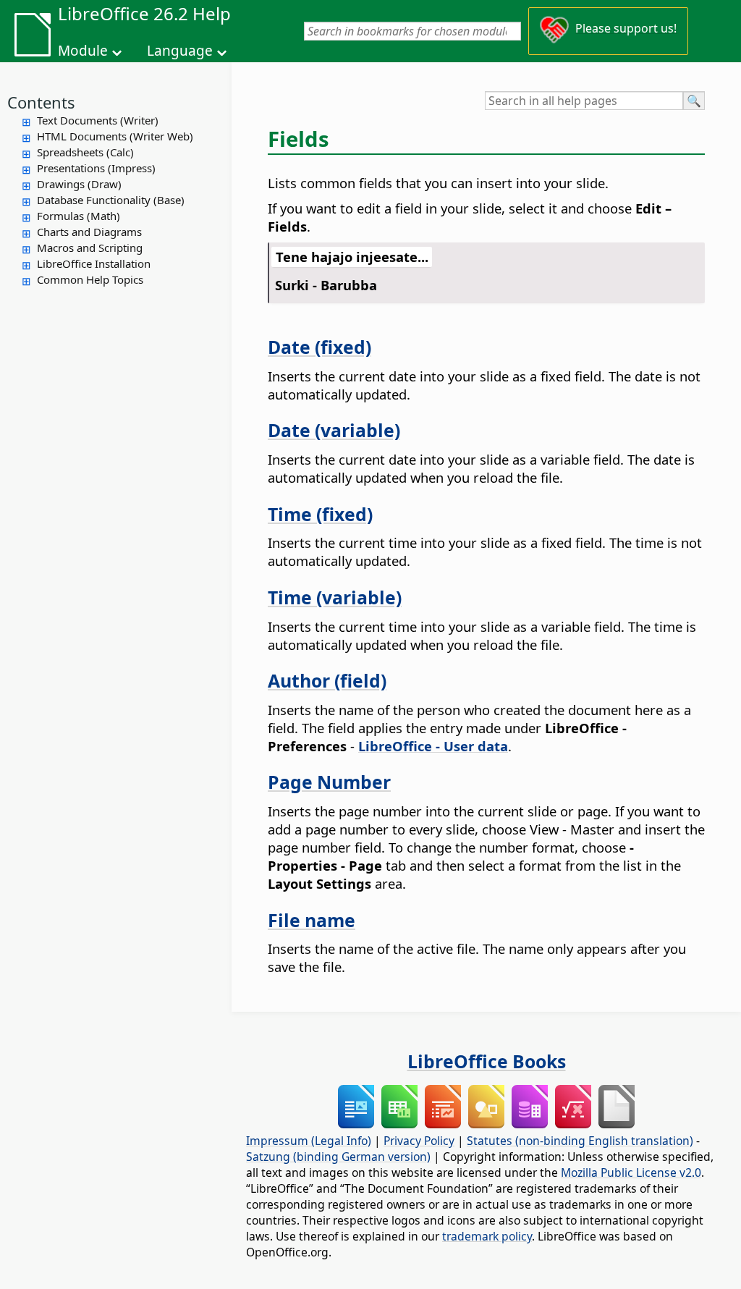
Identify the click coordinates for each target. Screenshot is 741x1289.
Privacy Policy (419, 1141)
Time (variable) (335, 597)
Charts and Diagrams (89, 231)
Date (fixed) (319, 346)
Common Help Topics (90, 279)
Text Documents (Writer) (97, 120)
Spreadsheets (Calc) (85, 152)
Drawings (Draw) (79, 184)
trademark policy (487, 1236)
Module (83, 50)
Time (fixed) (320, 514)
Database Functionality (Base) (111, 200)
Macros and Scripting (90, 247)
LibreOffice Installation (94, 263)
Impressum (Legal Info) (308, 1141)
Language (180, 50)
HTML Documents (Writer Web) (115, 136)
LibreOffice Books (486, 1061)
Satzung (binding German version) (338, 1157)
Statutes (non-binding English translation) (580, 1141)
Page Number (329, 781)
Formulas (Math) (78, 215)
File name (311, 920)
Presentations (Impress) (96, 168)
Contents (41, 102)
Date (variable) (334, 430)
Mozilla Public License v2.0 (631, 1172)
